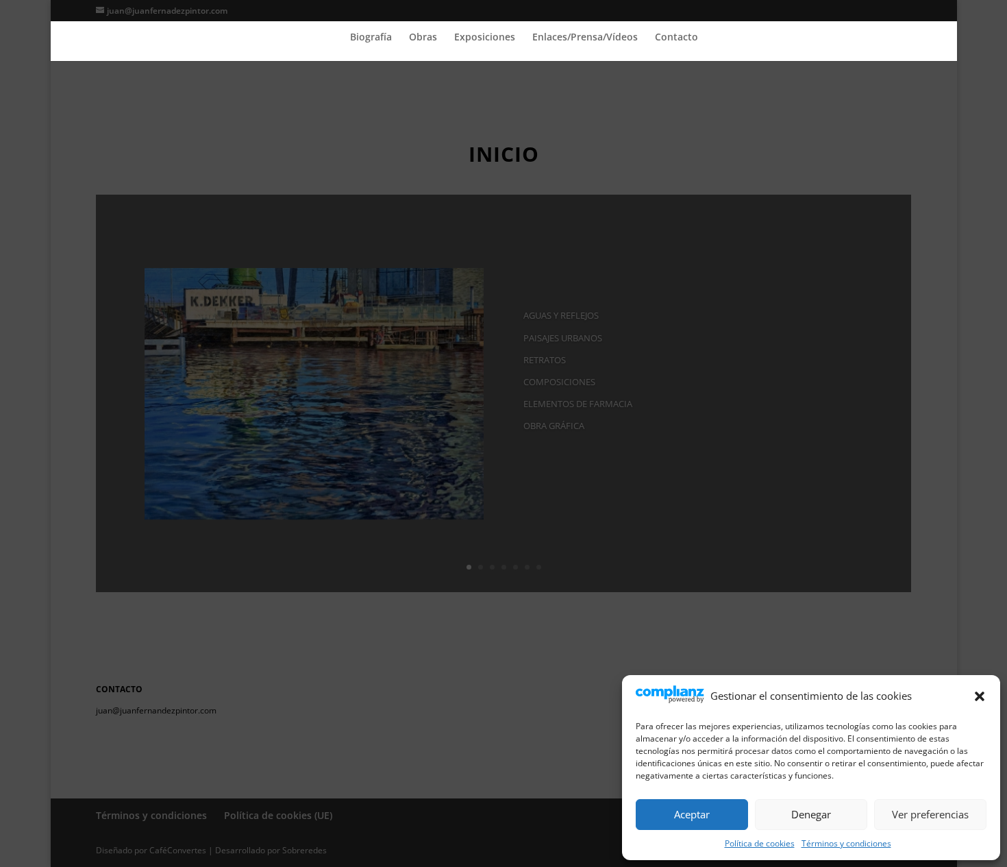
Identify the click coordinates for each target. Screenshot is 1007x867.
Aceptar (692, 814)
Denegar (811, 814)
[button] (979, 696)
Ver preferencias (930, 814)
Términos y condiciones (846, 843)
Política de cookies (760, 843)
